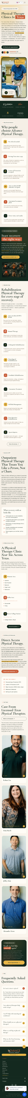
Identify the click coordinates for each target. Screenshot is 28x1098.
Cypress (7, 580)
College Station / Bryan (10, 619)
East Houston (8, 582)
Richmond (7, 589)
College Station (5, 1073)
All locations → (5, 1075)
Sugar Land (7, 587)
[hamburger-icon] (24, 2)
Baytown (7, 585)
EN (19, 2)
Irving (6, 605)
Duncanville (7, 603)
